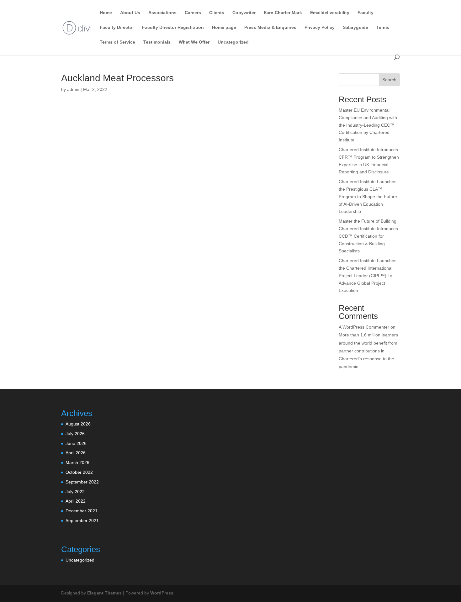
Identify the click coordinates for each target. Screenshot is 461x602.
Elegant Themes (104, 592)
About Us (130, 12)
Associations (162, 12)
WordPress (161, 592)
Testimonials (157, 42)
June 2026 (76, 443)
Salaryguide (355, 27)
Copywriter (244, 12)
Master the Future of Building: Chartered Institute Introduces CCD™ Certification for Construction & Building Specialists (368, 236)
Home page (224, 27)
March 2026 (77, 462)
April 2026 (76, 452)
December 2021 (82, 510)
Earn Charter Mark (283, 12)
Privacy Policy (320, 27)
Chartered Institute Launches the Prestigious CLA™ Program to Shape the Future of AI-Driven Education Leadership (368, 196)
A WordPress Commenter (364, 327)
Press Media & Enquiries (270, 27)
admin (73, 89)
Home (106, 12)
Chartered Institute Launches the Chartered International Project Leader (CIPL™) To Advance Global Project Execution (367, 275)
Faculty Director (117, 27)
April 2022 (76, 501)
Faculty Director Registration (173, 27)
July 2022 (75, 491)
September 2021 (82, 520)
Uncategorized (233, 42)
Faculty (366, 12)
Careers (193, 12)
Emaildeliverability (329, 12)
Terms (382, 27)
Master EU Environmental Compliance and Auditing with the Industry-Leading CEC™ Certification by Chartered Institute (368, 125)
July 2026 (75, 433)
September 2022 (82, 481)
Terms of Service (117, 42)
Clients (216, 12)
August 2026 (78, 423)
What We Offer (194, 42)
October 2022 (79, 472)
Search (389, 79)
